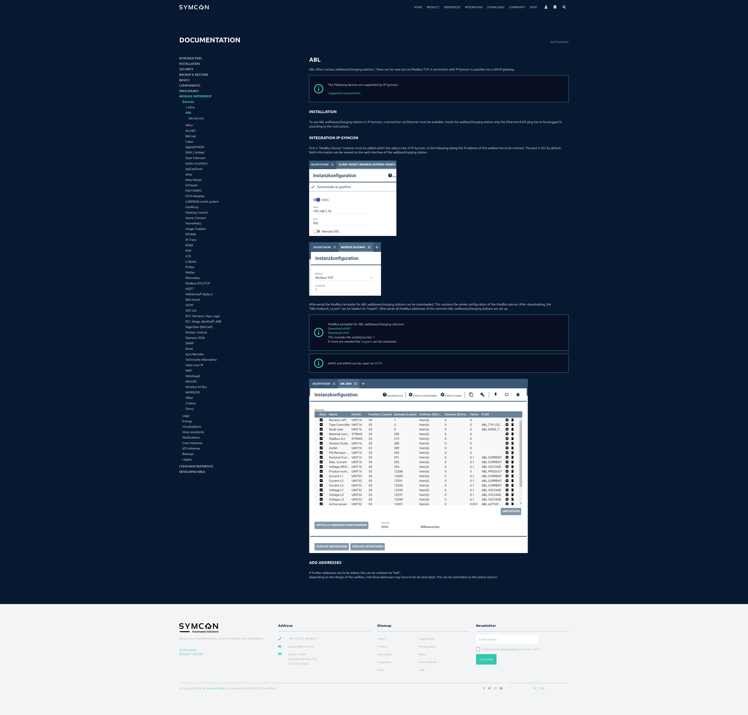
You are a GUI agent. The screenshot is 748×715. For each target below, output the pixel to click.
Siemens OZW (195, 337)
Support (366, 341)
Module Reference (195, 96)
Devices (188, 102)
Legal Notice (427, 638)
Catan (189, 141)
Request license (191, 654)
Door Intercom (195, 158)
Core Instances (192, 443)
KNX (188, 250)
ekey (188, 174)
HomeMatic (193, 223)
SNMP (189, 343)
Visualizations (191, 426)
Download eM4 (338, 332)
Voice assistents (193, 432)
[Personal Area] (546, 7)
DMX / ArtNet (194, 152)
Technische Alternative (201, 359)
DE (535, 688)
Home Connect (195, 218)
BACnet (190, 136)
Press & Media (428, 662)
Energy (187, 421)
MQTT (189, 288)
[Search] (564, 7)
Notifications (191, 437)
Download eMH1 (339, 328)
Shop (533, 7)
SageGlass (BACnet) (199, 327)
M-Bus (189, 267)
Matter (190, 272)
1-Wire (190, 107)
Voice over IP (194, 365)
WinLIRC (191, 381)
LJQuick (190, 261)
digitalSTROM (194, 147)
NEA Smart (192, 299)
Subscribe (486, 659)
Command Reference (196, 466)
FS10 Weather (195, 196)
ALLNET (190, 130)
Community (517, 7)
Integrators (473, 7)
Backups (188, 454)
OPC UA (190, 310)
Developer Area (192, 471)
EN (543, 688)
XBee (189, 397)
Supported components (344, 93)
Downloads (495, 7)
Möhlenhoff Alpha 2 (199, 294)
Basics (184, 80)
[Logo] (194, 7)
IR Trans (191, 239)
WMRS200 (192, 392)
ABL (188, 112)
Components (189, 85)
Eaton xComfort (196, 163)
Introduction (190, 58)
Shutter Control (196, 332)
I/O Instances (191, 448)
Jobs (422, 670)
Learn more (188, 650)
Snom (189, 348)
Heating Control (196, 212)
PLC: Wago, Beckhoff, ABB (203, 321)
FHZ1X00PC (193, 190)
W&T (188, 370)
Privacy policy (427, 646)
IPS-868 (190, 234)
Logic (186, 415)
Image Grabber (195, 228)
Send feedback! (559, 42)
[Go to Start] (740, 693)
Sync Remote (194, 354)
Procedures (189, 91)
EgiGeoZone (193, 169)
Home (418, 7)
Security (186, 69)
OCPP (189, 305)
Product (433, 7)
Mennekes (192, 278)
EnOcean (191, 185)
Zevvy (189, 408)
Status (423, 654)
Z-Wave (190, 403)
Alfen (189, 125)
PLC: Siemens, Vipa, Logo (202, 316)
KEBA (189, 245)
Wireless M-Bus (196, 387)
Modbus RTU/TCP (197, 283)
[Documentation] (554, 7)
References (452, 7)
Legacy (187, 459)
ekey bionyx (193, 179)
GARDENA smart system (202, 201)
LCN (188, 256)
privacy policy (509, 649)
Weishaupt (192, 376)
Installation (189, 63)
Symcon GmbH (215, 688)
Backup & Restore (193, 74)
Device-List (196, 118)
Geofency (192, 207)
